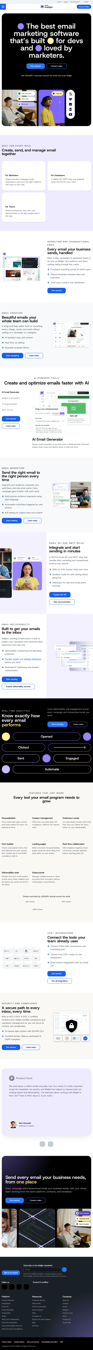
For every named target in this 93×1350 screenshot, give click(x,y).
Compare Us (36, 1316)
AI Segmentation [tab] (9, 404)
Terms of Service (33, 1342)
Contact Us (67, 1319)
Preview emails (12, 659)
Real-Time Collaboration (10, 1319)
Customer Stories (38, 1300)
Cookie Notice (19, 1342)
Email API (5, 1307)
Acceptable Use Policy (50, 1342)
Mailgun (65, 1310)
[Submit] (64, 1269)
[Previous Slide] (42, 1144)
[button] (58, 2)
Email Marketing (7, 1310)
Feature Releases (8, 1300)
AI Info (65, 1307)
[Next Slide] (50, 1144)
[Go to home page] (46, 7)
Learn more (34, 355)
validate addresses (32, 659)
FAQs (34, 1313)
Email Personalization (9, 1322)
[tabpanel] (61, 419)
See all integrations (60, 981)
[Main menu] (3, 7)
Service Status (37, 1310)
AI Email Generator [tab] (10, 392)
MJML (4, 1316)
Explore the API (60, 594)
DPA (61, 1342)
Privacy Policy (7, 1342)
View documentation (62, 602)
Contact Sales (84, 7)
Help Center (36, 1303)
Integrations (6, 1303)
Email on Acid (67, 1313)
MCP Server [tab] (7, 410)
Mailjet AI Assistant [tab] (11, 398)
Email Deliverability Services (12, 1326)
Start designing (12, 355)
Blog (33, 1322)
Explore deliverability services (18, 686)
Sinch (65, 1316)
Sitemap (35, 1326)
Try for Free (67, 1322)
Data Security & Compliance (12, 1329)
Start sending (11, 679)
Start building (11, 520)
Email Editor (6, 1313)
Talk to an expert (11, 1273)
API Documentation (39, 1307)
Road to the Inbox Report (41, 1319)
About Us (66, 1300)
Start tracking (57, 724)
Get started (35, 66)
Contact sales (56, 66)
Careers (65, 1303)
